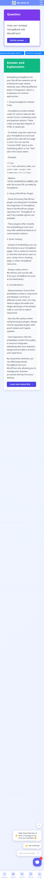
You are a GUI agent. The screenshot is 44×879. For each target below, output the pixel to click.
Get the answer (17, 40)
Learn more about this (20, 384)
